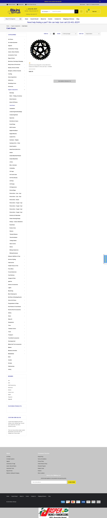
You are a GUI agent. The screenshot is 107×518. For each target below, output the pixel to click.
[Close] (100, 1)
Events (27, 496)
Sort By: (81, 33)
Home (8, 496)
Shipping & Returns (42, 496)
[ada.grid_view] (53, 33)
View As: (46, 33)
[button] (53, 513)
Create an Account (95, 4)
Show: (58, 33)
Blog (49, 496)
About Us (22, 496)
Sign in (87, 4)
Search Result (14, 496)
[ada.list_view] (50, 33)
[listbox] (92, 33)
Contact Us (33, 496)
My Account (82, 4)
